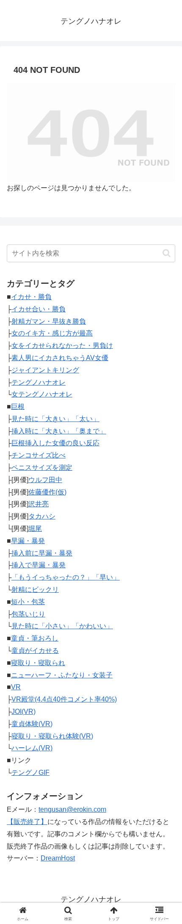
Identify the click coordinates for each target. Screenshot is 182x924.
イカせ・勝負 (31, 296)
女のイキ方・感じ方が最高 (52, 333)
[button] (166, 253)
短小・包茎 (28, 601)
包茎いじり (28, 614)
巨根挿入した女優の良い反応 (55, 443)
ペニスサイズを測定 (41, 467)
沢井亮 (38, 504)
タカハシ (41, 516)
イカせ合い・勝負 (38, 309)
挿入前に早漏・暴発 (41, 553)
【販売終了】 (27, 821)
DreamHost (58, 858)
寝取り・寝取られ (38, 662)
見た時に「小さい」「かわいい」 (62, 626)
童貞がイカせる (35, 650)
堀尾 (35, 528)
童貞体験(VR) (31, 723)
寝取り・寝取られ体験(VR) (52, 736)
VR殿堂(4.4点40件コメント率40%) (64, 699)
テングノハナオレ (38, 382)
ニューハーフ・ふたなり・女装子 (62, 675)
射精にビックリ (35, 589)
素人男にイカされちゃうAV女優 (59, 357)
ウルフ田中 (45, 479)
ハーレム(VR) (31, 748)
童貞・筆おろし (34, 638)
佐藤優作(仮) (47, 492)
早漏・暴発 (28, 540)
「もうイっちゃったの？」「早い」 (65, 577)
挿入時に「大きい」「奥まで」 (58, 431)
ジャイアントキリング (45, 370)
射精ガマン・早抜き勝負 (48, 321)
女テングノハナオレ (41, 394)
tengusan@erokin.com (72, 809)
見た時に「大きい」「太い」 (55, 418)
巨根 (18, 406)
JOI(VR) (23, 711)
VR (16, 687)
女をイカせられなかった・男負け (62, 345)
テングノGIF (30, 772)
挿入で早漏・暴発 (38, 565)
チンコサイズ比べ (38, 455)
